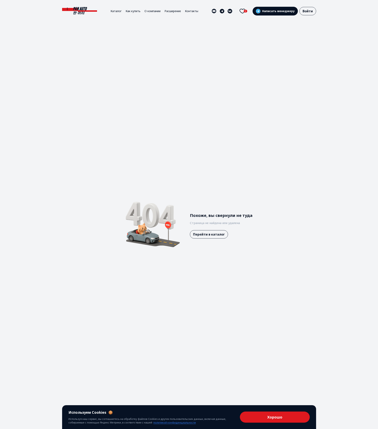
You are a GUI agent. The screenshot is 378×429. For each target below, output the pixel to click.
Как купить (133, 11)
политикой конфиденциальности (174, 422)
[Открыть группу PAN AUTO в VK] (230, 11)
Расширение (172, 11)
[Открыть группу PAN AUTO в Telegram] (222, 11)
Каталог (116, 11)
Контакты (191, 11)
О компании (152, 11)
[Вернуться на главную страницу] (79, 11)
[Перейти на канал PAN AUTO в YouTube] (214, 11)
